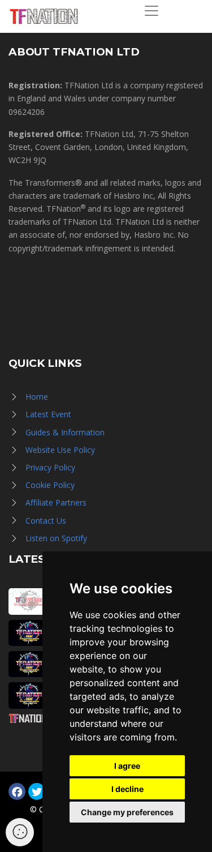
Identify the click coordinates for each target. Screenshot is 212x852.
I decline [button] (127, 789)
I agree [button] (127, 765)
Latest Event (48, 414)
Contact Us (45, 520)
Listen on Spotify (56, 538)
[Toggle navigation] (151, 11)
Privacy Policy (50, 467)
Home (36, 396)
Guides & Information (65, 432)
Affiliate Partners (55, 502)
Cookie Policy (50, 484)
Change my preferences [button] (127, 812)
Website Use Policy (60, 449)
